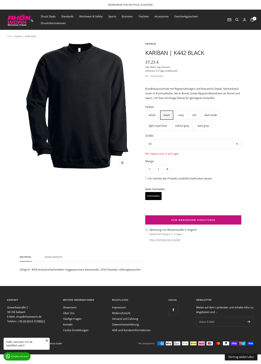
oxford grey (182, 125)
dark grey (203, 125)
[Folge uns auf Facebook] (173, 310)
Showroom (70, 307)
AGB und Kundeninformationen (131, 330)
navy (181, 115)
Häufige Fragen (72, 318)
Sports (112, 16)
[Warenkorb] (252, 19)
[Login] (244, 19)
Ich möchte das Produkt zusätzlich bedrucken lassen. (180, 178)
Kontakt (67, 324)
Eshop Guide (55, 343)
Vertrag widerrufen (241, 357)
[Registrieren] (248, 321)
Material (26, 257)
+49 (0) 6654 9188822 (31, 321)
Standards (67, 16)
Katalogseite (53, 257)
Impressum (119, 307)
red (194, 115)
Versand (166, 67)
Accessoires (162, 16)
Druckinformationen (53, 23)
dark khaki (210, 115)
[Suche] (237, 19)
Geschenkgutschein (186, 16)
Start (9, 36)
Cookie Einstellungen (75, 330)
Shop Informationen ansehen (165, 239)
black (167, 115)
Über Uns (69, 313)
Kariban (150, 43)
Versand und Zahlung (125, 318)
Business (127, 16)
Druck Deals (48, 16)
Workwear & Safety (91, 16)
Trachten (143, 16)
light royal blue (158, 125)
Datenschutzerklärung (125, 324)
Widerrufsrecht (121, 313)
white (152, 115)
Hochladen (153, 196)
